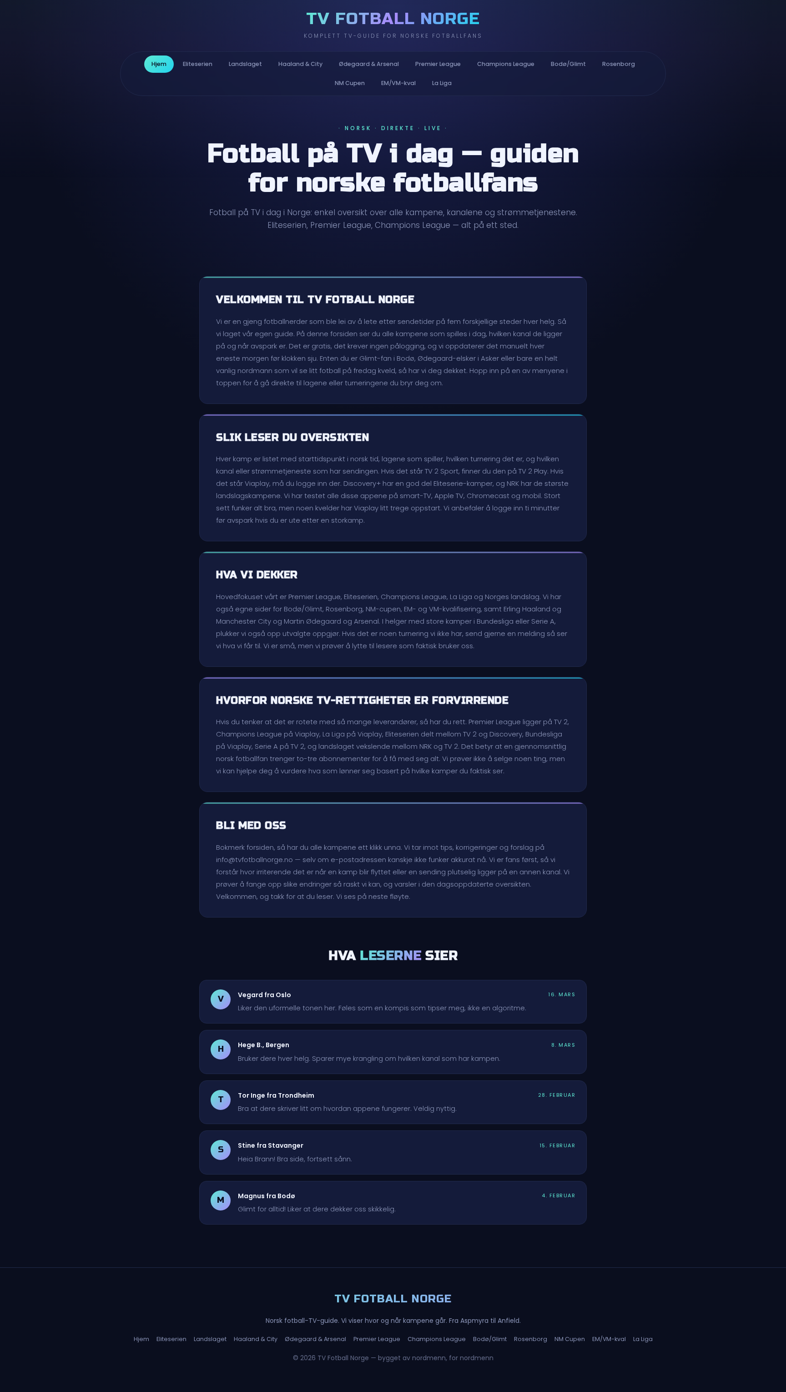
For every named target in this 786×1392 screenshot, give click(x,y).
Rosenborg (618, 64)
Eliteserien (197, 64)
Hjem (158, 64)
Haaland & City (300, 64)
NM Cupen (350, 83)
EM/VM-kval (398, 83)
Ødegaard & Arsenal (369, 64)
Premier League (438, 64)
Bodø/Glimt (568, 64)
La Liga (442, 83)
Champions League (505, 64)
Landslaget (245, 64)
